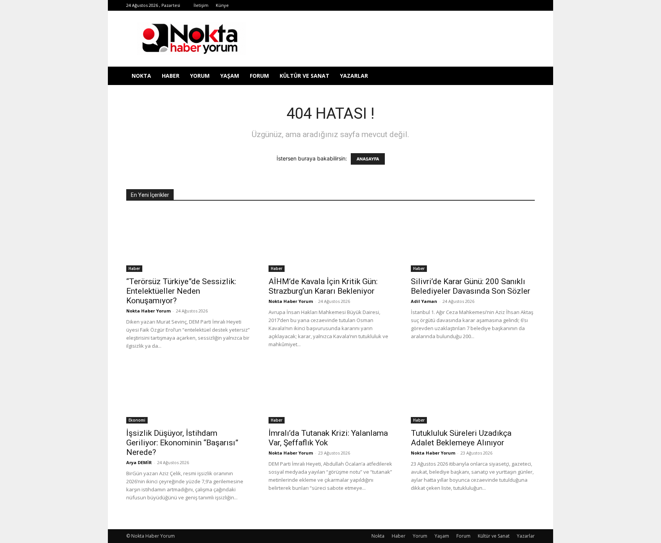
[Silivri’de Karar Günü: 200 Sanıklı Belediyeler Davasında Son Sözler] (473, 241)
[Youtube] (504, 5)
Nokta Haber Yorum (148, 311)
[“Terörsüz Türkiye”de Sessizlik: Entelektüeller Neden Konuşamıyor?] (188, 241)
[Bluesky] (516, 5)
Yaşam (229, 75)
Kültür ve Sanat (304, 75)
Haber (170, 75)
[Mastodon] (529, 5)
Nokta (141, 75)
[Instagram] (453, 5)
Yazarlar (354, 75)
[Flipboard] (440, 5)
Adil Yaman (424, 301)
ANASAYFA (368, 159)
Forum (259, 75)
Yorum (200, 75)
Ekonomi (137, 420)
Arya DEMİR (139, 462)
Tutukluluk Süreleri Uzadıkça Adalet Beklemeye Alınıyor (461, 438)
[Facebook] (428, 5)
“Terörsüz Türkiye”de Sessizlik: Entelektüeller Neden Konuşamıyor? (181, 291)
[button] (525, 76)
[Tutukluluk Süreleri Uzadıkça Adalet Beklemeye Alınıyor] (473, 393)
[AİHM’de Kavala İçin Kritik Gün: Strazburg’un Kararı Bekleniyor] (330, 241)
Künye (222, 5)
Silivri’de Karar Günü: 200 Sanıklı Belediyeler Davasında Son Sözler (470, 286)
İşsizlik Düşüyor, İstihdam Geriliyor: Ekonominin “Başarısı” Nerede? (182, 443)
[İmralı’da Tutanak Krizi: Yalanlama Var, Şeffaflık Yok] (330, 393)
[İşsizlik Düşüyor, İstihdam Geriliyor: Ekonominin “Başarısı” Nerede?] (188, 393)
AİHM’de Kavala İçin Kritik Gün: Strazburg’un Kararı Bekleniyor (323, 286)
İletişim (201, 5)
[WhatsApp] (491, 5)
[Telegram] (466, 5)
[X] (478, 5)
